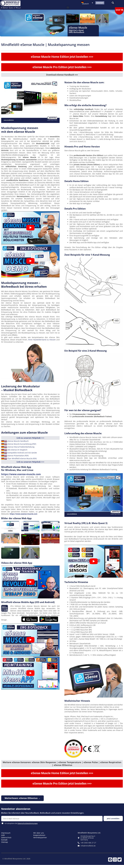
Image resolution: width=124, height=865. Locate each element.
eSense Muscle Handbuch (18, 441)
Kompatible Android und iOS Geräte (22, 452)
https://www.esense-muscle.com (21, 474)
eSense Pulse (91, 762)
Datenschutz (6, 837)
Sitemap (4, 842)
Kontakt (4, 840)
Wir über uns (38, 833)
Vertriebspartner (40, 837)
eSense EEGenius (63, 765)
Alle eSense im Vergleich (17, 449)
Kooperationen (39, 835)
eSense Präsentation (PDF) (18, 455)
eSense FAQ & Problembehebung (21, 447)
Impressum (5, 833)
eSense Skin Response (44, 762)
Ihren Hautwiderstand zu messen (42, 339)
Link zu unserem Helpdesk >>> (30, 438)
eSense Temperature (69, 762)
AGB (3, 835)
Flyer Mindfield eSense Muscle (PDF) (22, 458)
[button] (113, 3)
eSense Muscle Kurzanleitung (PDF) (22, 444)
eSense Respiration (110, 762)
